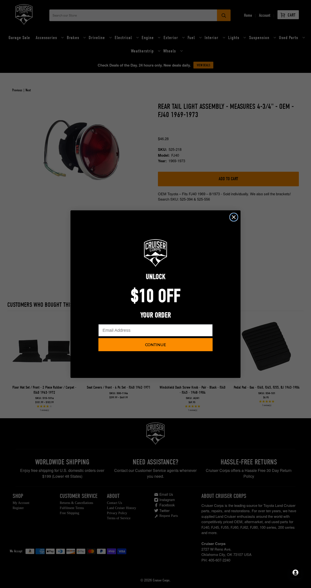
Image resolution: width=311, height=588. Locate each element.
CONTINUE (155, 344)
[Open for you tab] (295, 572)
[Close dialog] (234, 217)
